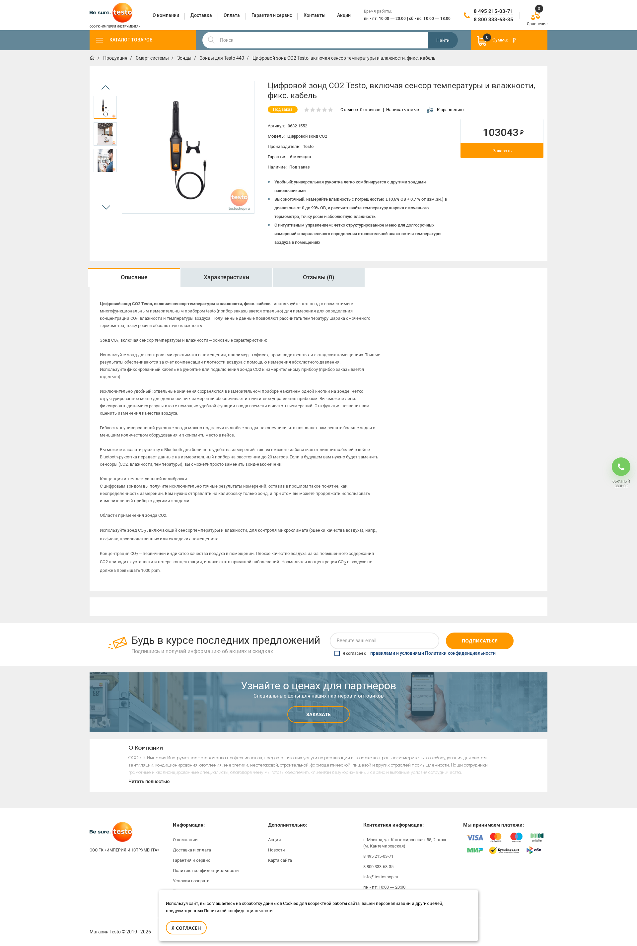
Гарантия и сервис (191, 860)
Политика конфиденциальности (206, 870)
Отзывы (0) (318, 277)
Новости (276, 849)
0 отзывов (370, 110)
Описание (134, 277)
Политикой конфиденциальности (238, 910)
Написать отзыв (402, 110)
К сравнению (450, 109)
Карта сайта (280, 860)
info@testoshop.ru (380, 876)
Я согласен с (419, 653)
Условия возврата (191, 880)
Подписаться (480, 641)
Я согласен (186, 928)
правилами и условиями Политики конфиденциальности (433, 653)
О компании (185, 839)
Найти (443, 40)
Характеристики (226, 277)
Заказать (502, 150)
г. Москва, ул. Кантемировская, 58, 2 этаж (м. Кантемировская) (404, 842)
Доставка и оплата (192, 849)
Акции (274, 839)
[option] (105, 107)
